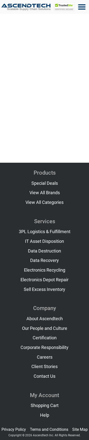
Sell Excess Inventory (44, 289)
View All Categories (44, 202)
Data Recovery (44, 260)
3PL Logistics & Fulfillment (44, 231)
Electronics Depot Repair (44, 279)
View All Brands (44, 192)
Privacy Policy (13, 429)
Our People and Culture (44, 328)
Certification (45, 337)
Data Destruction (44, 251)
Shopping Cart (45, 405)
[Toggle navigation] (82, 7)
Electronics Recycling (44, 270)
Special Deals (44, 183)
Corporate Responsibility (44, 347)
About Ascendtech (44, 318)
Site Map (80, 429)
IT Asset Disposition (44, 241)
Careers (44, 357)
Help (44, 415)
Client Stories (44, 366)
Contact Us (44, 376)
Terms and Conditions (49, 429)
